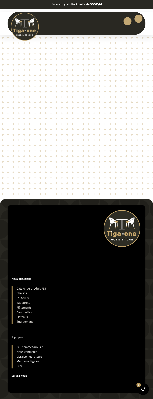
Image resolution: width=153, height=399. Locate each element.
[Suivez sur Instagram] (15, 382)
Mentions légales (28, 361)
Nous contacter (27, 352)
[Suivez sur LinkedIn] (30, 382)
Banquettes (24, 312)
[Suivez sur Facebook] (23, 382)
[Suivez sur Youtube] (38, 382)
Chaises (22, 293)
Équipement (25, 322)
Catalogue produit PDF (31, 288)
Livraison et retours (29, 356)
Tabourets (23, 303)
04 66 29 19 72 (24, 250)
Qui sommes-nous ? (30, 347)
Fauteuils (23, 298)
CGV (19, 366)
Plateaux (22, 317)
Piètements (24, 307)
